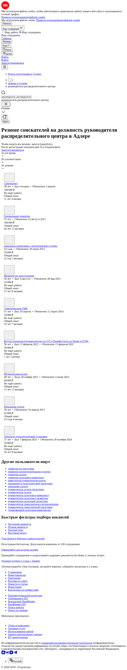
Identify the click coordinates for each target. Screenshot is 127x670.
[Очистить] (6, 104)
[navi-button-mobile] (4, 67)
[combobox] (16, 97)
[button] (5, 57)
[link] (7, 49)
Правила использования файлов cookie (58, 20)
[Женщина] (9, 368)
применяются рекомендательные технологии (67, 643)
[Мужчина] (9, 177)
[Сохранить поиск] (4, 117)
